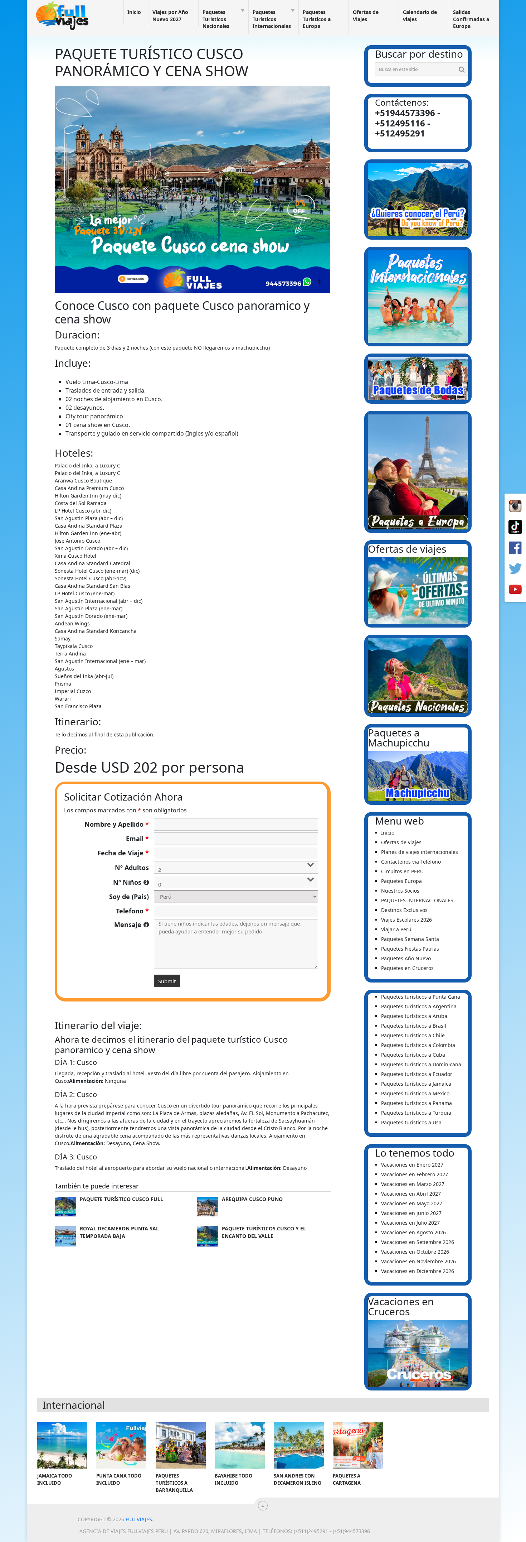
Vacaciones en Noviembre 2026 (418, 1261)
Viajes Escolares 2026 (406, 919)
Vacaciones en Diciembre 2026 (417, 1271)
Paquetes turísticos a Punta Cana (420, 996)
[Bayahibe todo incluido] (240, 1445)
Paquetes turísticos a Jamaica (416, 1083)
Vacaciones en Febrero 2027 (414, 1174)
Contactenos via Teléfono (411, 861)
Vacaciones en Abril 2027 (411, 1193)
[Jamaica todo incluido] (62, 1445)
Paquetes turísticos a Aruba (414, 1016)
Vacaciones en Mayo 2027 (411, 1203)
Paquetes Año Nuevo (406, 958)
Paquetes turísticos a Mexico (415, 1093)
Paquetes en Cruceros (407, 968)
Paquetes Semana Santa (410, 939)
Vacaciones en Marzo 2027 (412, 1184)
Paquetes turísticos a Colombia (418, 1045)
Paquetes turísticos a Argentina (419, 1006)
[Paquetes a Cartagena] (358, 1445)
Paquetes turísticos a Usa (411, 1122)
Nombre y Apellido (116, 824)
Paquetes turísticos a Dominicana (421, 1064)
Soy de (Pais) (129, 896)
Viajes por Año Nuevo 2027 (170, 16)
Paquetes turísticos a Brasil (413, 1025)
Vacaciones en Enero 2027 (412, 1164)
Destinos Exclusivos (404, 910)
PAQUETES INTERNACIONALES (417, 900)
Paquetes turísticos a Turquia (416, 1112)
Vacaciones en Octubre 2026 (415, 1251)
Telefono (132, 910)
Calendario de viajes (420, 16)
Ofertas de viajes (401, 842)
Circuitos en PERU (402, 871)
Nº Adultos (132, 867)
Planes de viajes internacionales (419, 852)
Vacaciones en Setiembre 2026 (417, 1242)
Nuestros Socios (400, 890)
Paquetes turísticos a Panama (416, 1103)
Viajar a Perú (396, 929)
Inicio (134, 12)
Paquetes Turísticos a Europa (317, 19)
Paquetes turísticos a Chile (413, 1035)
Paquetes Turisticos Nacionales (216, 19)
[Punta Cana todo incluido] (121, 1445)
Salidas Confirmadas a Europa (471, 19)
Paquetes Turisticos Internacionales (272, 19)
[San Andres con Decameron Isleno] (299, 1445)
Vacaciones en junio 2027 (411, 1213)
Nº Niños (131, 882)
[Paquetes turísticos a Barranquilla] (181, 1445)
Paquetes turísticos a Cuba (413, 1054)
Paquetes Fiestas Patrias (410, 948)
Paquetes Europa (401, 881)
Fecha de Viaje (123, 852)
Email (137, 838)
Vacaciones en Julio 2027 (410, 1222)
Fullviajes (139, 1519)
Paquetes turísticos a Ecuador (416, 1074)
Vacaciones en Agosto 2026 (413, 1232)
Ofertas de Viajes (366, 16)
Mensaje (131, 924)
